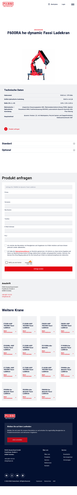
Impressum (39, 481)
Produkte (47, 457)
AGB (54, 481)
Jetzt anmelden (17, 440)
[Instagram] (12, 476)
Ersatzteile (66, 454)
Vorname (7, 202)
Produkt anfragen (14, 129)
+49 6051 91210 (7, 295)
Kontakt (46, 466)
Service (46, 460)
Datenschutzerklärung (22, 251)
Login (63, 4)
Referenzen (47, 463)
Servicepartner (67, 457)
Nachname (8, 210)
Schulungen (67, 460)
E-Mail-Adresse (9, 227)
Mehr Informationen (8, 331)
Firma (6, 192)
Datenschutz (47, 481)
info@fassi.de (6, 297)
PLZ (6, 236)
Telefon (7, 219)
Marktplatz (54, 4)
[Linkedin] (23, 476)
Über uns (45, 450)
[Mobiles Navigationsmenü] (72, 4)
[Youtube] (17, 476)
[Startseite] (8, 4)
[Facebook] (7, 476)
